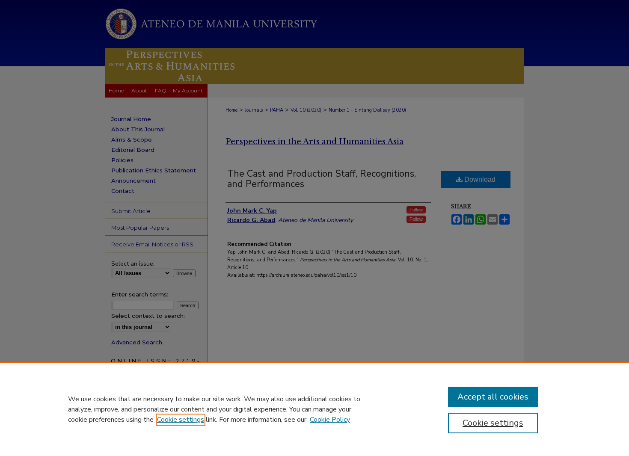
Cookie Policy (330, 419)
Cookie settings (180, 419)
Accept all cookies (492, 397)
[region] (314, 409)
